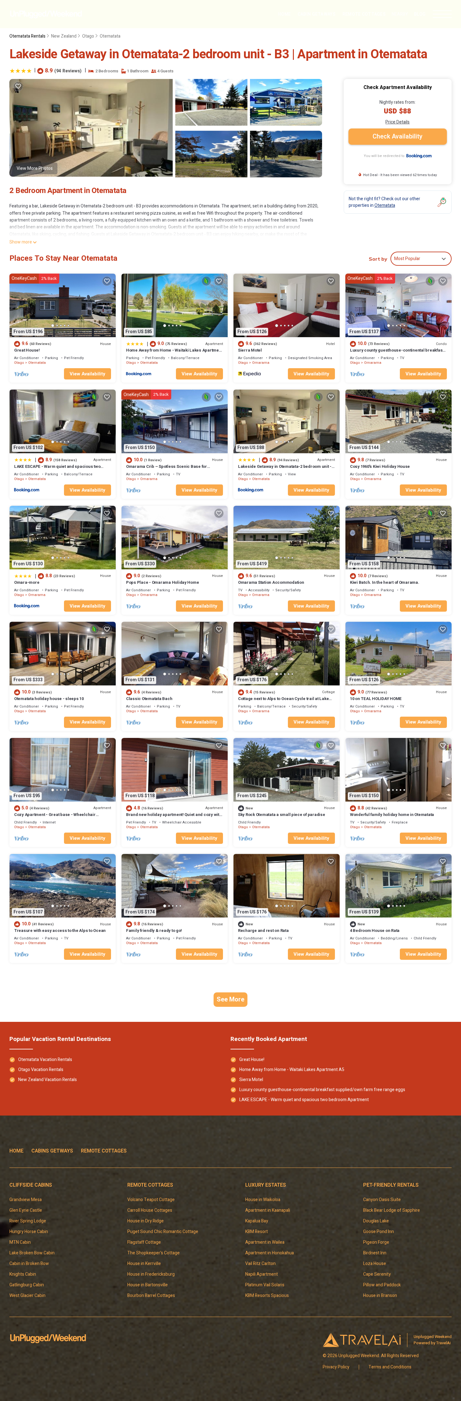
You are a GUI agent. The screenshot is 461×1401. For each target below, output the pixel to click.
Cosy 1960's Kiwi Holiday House (380, 466)
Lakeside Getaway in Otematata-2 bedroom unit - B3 (284, 469)
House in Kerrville (144, 1263)
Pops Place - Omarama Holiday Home (162, 582)
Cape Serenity (377, 1274)
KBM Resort (256, 1231)
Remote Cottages (104, 1151)
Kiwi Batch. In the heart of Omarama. (384, 582)
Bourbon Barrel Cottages (151, 1295)
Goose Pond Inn (378, 1231)
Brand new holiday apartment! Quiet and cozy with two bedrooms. (174, 817)
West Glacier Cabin (27, 1295)
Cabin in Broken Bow (29, 1263)
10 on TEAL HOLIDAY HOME (376, 699)
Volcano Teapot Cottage (151, 1199)
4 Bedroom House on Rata (375, 930)
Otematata (110, 36)
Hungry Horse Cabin (28, 1231)
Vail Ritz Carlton (260, 1263)
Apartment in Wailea (264, 1242)
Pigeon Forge (376, 1242)
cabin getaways (317, 14)
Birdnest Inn (374, 1253)
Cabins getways (52, 1151)
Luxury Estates (265, 1185)
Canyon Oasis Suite (382, 1199)
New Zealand (64, 36)
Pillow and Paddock (382, 1285)
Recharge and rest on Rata (263, 930)
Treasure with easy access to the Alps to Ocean (60, 930)
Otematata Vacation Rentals (45, 1059)
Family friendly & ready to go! (154, 930)
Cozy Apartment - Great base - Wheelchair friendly (55, 817)
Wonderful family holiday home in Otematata (392, 815)
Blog (420, 14)
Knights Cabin (22, 1274)
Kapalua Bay (256, 1221)
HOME (16, 1151)
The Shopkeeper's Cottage (153, 1253)
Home (284, 14)
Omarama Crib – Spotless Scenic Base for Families (166, 469)
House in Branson (380, 1295)
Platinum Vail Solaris (264, 1285)
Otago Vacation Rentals (40, 1069)
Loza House (374, 1263)
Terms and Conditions (389, 1367)
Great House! (27, 350)
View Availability (87, 373)
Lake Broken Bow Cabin (32, 1253)
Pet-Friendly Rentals (391, 1185)
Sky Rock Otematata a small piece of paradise (281, 815)
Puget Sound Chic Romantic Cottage (162, 1231)
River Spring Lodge (27, 1221)
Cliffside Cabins (30, 1185)
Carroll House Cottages (149, 1210)
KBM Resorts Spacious (267, 1295)
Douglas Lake (376, 1221)
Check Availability (397, 136)
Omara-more (26, 582)
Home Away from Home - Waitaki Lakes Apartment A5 (174, 353)
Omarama (260, 362)
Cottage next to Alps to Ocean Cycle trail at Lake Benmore (283, 701)
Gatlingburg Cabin (26, 1285)
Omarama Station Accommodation (271, 582)
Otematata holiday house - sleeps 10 (49, 699)
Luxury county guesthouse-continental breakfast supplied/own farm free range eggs (397, 353)
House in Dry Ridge (145, 1221)
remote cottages (364, 14)
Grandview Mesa (25, 1199)
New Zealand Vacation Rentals (47, 1079)
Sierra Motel (250, 350)
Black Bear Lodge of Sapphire (391, 1210)
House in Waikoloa (262, 1199)
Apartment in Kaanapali (267, 1210)
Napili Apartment (261, 1274)
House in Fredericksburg (151, 1274)
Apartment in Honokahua (269, 1253)
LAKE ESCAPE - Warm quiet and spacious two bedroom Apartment (57, 469)
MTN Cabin (20, 1242)
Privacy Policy (336, 1367)
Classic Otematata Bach (149, 699)
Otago (88, 36)
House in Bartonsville (147, 1285)
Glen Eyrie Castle (25, 1210)
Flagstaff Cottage (144, 1242)
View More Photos (35, 168)
